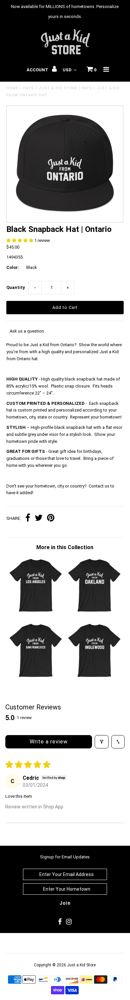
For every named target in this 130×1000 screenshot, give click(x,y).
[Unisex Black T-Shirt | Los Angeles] (36, 611)
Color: (12, 267)
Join (65, 903)
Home (12, 88)
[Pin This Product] (50, 518)
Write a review (49, 741)
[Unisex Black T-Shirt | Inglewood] (94, 676)
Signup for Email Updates (65, 856)
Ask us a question (27, 331)
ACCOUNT (38, 69)
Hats (28, 88)
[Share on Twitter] (39, 518)
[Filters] (102, 741)
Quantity (15, 287)
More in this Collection (64, 547)
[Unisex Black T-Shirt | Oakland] (94, 611)
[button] (20, 240)
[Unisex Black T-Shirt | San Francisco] (36, 676)
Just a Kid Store (81, 965)
